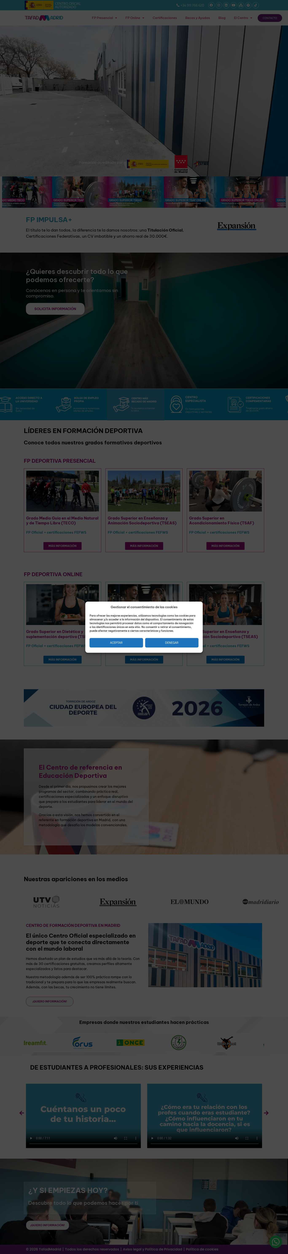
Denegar (171, 642)
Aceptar (116, 642)
